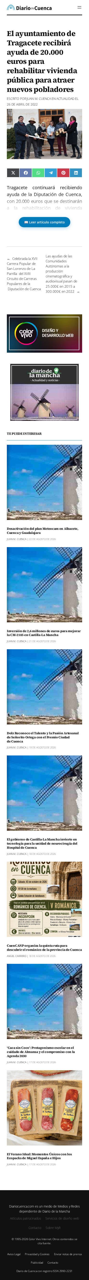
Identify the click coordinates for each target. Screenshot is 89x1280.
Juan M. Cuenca (39, 98)
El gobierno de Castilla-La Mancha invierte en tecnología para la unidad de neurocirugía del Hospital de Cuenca (42, 844)
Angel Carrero (16, 956)
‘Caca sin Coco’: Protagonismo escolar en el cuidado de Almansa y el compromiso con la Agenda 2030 (41, 1052)
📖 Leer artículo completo (44, 222)
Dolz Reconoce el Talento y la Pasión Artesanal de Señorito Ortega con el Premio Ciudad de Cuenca (43, 737)
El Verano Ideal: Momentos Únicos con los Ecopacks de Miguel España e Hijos (39, 1156)
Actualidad (65, 98)
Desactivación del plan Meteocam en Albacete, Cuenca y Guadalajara (42, 531)
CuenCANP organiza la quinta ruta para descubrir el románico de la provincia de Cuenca (44, 948)
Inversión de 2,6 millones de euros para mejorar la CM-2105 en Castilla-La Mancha (44, 633)
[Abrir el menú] (79, 7)
